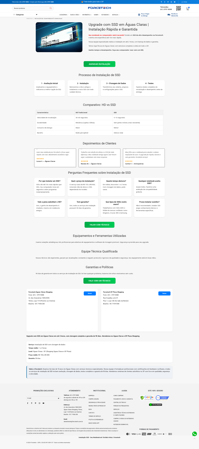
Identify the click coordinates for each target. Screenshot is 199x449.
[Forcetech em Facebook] (27, 403)
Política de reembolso (96, 419)
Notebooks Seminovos (120, 424)
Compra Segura (94, 399)
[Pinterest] (168, 2)
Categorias (20, 15)
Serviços (115, 15)
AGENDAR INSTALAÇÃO (99, 64)
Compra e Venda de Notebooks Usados (123, 420)
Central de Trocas (119, 402)
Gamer (96, 15)
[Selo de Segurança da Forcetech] (156, 405)
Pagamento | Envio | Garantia (123, 399)
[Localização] (161, 2)
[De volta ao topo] (194, 438)
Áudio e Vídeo (74, 15)
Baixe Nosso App (94, 423)
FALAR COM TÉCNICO (99, 224)
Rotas (90, 293)
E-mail (29, 398)
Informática (86, 15)
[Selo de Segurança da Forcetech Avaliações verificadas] (162, 398)
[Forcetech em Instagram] (39, 403)
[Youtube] (174, 2)
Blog (90, 409)
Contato (91, 413)
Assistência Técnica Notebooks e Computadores (123, 414)
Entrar (185, 2)
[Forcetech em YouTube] (43, 403)
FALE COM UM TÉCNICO (99, 280)
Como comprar (118, 395)
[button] (58, 398)
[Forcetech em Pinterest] (35, 403)
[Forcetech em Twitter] (31, 403)
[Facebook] (164, 2)
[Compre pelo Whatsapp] (194, 433)
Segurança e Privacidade (97, 402)
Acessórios (63, 15)
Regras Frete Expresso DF (97, 406)
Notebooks (105, 15)
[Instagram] (171, 2)
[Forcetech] (99, 8)
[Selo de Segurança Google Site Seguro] (147, 398)
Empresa (91, 395)
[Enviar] (50, 8)
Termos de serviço (95, 416)
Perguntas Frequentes (121, 406)
